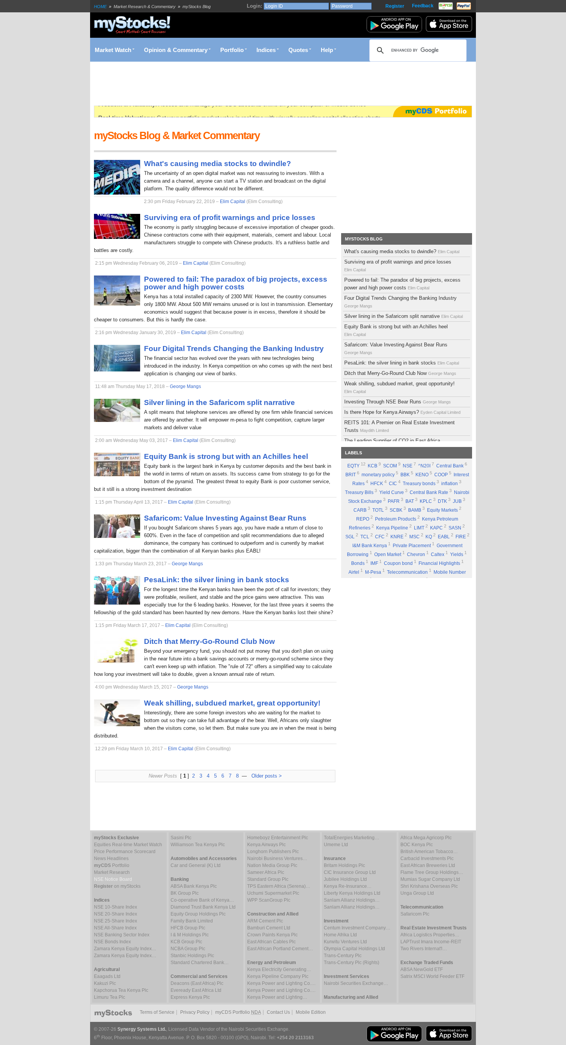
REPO (362, 519)
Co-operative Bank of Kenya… (202, 900)
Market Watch (113, 50)
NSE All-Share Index (115, 928)
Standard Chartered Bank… (200, 962)
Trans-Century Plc (343, 955)
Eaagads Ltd (107, 976)
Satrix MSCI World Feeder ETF (432, 976)
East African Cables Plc (271, 941)
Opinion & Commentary (176, 50)
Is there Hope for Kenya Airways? (402, 412)
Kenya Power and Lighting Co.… (281, 983)
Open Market (387, 554)
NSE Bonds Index (112, 941)
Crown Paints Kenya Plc (272, 934)
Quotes (298, 50)
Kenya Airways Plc (266, 844)
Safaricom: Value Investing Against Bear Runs (395, 348)
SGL (350, 536)
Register (394, 6)
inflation (449, 483)
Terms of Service (157, 1012)
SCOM (390, 466)
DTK (442, 501)
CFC (380, 536)
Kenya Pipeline (392, 528)
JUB (457, 501)
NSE (407, 466)
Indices (266, 50)
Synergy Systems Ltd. (141, 1029)
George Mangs (185, 386)
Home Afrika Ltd (340, 934)
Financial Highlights (439, 563)
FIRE (460, 536)
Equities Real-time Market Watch (128, 844)
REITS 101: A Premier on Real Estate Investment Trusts (399, 426)
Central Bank (450, 466)
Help (327, 50)
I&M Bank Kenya (369, 545)
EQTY (353, 466)
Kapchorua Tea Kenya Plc (121, 990)
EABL (444, 536)
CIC (393, 483)
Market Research (112, 872)
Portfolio (232, 50)
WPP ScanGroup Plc (268, 900)
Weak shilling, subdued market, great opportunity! (399, 387)
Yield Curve (391, 492)
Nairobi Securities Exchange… (356, 983)
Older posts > (266, 776)
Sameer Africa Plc (265, 872)
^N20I (424, 466)
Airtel (353, 572)
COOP (441, 474)
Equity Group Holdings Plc (198, 914)
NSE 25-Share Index (115, 921)
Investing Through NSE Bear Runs (397, 402)
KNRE (397, 536)
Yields (456, 554)
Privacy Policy (194, 1012)
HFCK (376, 483)
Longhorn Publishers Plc (273, 851)
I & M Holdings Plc (190, 934)
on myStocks (117, 886)
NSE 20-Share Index (115, 914)
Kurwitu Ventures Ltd (345, 941)
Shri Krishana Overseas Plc (429, 886)
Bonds (358, 563)
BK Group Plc (185, 893)
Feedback (423, 5)
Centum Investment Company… (357, 928)
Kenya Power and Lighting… (277, 997)
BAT (409, 501)
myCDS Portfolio (238, 1012)
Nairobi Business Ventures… (277, 858)
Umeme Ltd (336, 844)
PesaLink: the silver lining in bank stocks (401, 363)
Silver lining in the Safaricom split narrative (403, 316)
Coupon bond (398, 563)
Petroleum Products (395, 519)
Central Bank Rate (429, 492)
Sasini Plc (181, 837)
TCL (364, 536)
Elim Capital (232, 201)
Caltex (437, 554)
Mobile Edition (311, 1012)
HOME (100, 6)
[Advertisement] (234, 83)
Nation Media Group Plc (272, 865)
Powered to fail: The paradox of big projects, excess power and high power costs (402, 284)
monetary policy (378, 474)
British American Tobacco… (429, 851)
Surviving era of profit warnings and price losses (397, 265)
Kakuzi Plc (105, 983)
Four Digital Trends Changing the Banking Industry (400, 301)
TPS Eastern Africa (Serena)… (278, 886)
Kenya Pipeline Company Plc (277, 976)
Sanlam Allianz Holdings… (352, 900)
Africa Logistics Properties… (429, 934)
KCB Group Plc (186, 941)
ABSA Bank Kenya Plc (194, 886)
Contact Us (278, 1012)
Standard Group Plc (267, 879)
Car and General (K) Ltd (196, 865)
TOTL (378, 510)
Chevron (416, 554)
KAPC (436, 528)
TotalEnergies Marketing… (351, 837)
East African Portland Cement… (280, 948)
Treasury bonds (419, 483)
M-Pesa (373, 572)
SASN (455, 528)
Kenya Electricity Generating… (279, 969)
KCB (372, 466)
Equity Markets (442, 510)
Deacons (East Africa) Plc (197, 983)
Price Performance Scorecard (125, 851)
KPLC (426, 501)
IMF (374, 563)
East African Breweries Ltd (427, 865)
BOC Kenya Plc (416, 844)
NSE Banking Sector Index (121, 934)
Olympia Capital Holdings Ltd (354, 948)
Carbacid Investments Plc (427, 858)
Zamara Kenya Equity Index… (125, 948)
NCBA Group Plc (188, 948)
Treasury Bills (359, 492)
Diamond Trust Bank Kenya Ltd (203, 907)
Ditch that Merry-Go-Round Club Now (400, 373)
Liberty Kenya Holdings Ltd (352, 893)
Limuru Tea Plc (109, 997)
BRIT (350, 474)
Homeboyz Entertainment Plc (277, 837)
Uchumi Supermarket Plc (273, 893)
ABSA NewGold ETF (421, 969)
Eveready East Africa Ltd (196, 990)
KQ (428, 536)
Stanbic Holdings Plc (192, 955)
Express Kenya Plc (190, 997)
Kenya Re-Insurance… (348, 886)
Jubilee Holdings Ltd (345, 879)
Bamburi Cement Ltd (268, 928)
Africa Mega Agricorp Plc (426, 837)
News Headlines (111, 858)
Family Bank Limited (192, 921)
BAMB (414, 510)
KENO (422, 474)
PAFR (394, 501)
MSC (414, 536)
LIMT (419, 528)
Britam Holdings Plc (344, 865)
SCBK (396, 510)
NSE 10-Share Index (115, 907)
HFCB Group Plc (188, 928)
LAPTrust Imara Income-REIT (430, 941)
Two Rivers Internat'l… (423, 948)
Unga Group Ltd (417, 893)
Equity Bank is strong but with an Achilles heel (396, 330)
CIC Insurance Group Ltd (350, 872)
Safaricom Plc (414, 914)
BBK (405, 474)
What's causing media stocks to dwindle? (401, 251)
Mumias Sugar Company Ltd (430, 879)
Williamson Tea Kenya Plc (198, 844)
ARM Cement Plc (265, 921)
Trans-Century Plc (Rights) (351, 962)
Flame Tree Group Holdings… (431, 872)
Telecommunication (407, 572)
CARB (360, 510)
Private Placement (412, 545)
